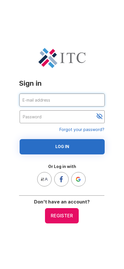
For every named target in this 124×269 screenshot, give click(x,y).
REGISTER (62, 215)
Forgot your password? (81, 129)
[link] (44, 179)
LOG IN (62, 146)
